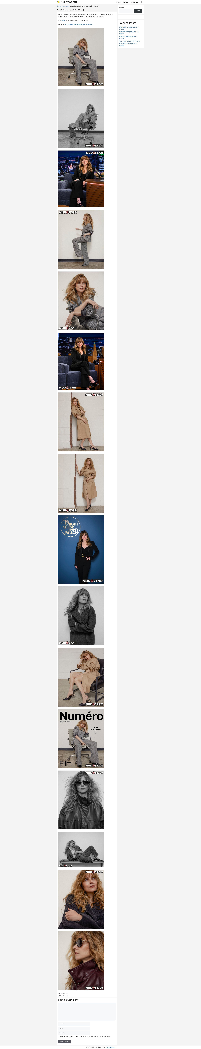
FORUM (125, 2)
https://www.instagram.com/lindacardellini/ (78, 24)
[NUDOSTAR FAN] (58, 2)
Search (121, 7)
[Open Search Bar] (141, 2)
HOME (118, 2)
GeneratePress (111, 1047)
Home (59, 6)
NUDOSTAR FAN (69, 2)
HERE (63, 20)
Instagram (65, 6)
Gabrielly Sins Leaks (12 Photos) (129, 41)
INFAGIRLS (134, 2)
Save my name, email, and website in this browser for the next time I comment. (85, 1036)
